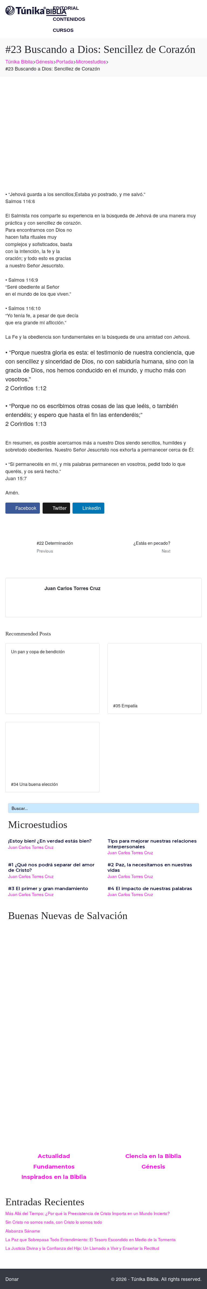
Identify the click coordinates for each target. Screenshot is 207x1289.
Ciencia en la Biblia (153, 1156)
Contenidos (69, 19)
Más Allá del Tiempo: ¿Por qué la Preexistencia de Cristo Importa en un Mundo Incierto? (87, 1213)
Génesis (153, 1166)
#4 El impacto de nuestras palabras (150, 888)
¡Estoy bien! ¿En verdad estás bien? (50, 841)
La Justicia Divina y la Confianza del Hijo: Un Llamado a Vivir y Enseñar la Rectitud (82, 1248)
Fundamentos (54, 1166)
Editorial (66, 8)
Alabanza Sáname (22, 1231)
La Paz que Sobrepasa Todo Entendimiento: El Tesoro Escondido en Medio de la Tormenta (90, 1239)
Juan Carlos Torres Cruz (72, 588)
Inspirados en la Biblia (53, 1176)
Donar (12, 1278)
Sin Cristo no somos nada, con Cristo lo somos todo (53, 1222)
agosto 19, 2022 (23, 1064)
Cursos (63, 30)
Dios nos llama (26, 1058)
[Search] (194, 808)
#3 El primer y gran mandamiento (48, 888)
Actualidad (54, 1156)
